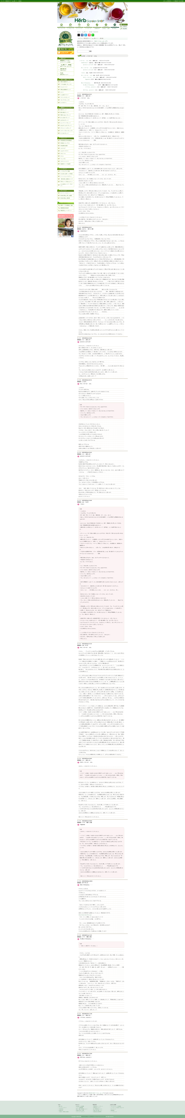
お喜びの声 (64, 53)
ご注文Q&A (61, 1109)
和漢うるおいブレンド (65, 115)
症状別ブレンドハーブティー (67, 107)
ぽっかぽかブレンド (65, 117)
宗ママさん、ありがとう (88, 90)
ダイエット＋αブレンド (65, 128)
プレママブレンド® (64, 100)
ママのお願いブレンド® (65, 84)
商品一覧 (64, 49)
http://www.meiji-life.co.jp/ (85, 915)
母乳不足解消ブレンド (65, 81)
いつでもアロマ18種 (65, 171)
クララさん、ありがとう (90, 87)
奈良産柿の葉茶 (64, 145)
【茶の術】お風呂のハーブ (66, 179)
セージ (62, 92)
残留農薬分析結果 (64, 208)
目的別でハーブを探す (65, 163)
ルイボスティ (63, 102)
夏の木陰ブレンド (64, 112)
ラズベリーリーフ (64, 161)
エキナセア (63, 148)
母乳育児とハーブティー (66, 210)
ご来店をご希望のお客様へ (64, 1111)
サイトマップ (113, 1109)
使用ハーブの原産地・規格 (66, 205)
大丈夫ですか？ (84, 62)
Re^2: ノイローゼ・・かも (89, 77)
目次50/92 (95, 32)
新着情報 (112, 1110)
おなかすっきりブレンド (66, 125)
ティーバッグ (63, 190)
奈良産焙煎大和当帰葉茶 (66, 140)
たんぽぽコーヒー (64, 94)
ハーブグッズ (63, 168)
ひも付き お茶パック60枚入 (66, 173)
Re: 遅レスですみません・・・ (90, 85)
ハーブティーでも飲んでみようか (117, 1107)
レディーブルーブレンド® (66, 130)
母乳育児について (96, 1107)
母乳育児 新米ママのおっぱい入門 (96, 1093)
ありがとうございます (88, 64)
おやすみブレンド (64, 120)
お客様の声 (61, 1110)
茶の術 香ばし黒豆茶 (65, 198)
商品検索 (125, 28)
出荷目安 (125, 26)
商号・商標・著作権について (81, 1109)
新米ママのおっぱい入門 (101, 41)
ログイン (125, 24)
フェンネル (63, 158)
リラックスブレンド (65, 97)
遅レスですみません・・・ (87, 83)
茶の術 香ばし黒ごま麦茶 (66, 195)
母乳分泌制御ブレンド (65, 89)
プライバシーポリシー (80, 1111)
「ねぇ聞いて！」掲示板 (87, 32)
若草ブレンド (63, 109)
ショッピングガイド (63, 1107)
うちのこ (83, 72)
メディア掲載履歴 (79, 1107)
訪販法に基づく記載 (80, 1110)
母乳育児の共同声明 (97, 1111)
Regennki (87, 79)
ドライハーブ (63, 138)
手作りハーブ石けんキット (66, 181)
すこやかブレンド (64, 133)
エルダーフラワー (64, 150)
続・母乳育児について (97, 1109)
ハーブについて (64, 203)
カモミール (63, 153)
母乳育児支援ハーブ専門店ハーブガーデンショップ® (93, 1116)
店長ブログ (63, 58)
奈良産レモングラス (65, 143)
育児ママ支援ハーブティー (66, 79)
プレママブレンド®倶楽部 (116, 1106)
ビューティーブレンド (65, 122)
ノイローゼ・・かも (83, 60)
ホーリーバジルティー (65, 192)
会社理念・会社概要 (80, 1106)
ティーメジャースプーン (66, 176)
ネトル (62, 156)
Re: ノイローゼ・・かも (86, 67)
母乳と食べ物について (97, 1110)
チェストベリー (64, 87)
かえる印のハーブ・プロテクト (66, 185)
